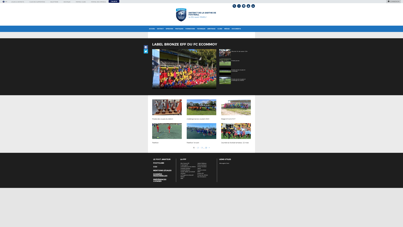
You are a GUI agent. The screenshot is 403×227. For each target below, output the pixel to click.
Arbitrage (211, 29)
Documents (236, 29)
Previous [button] (156, 69)
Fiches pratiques (202, 165)
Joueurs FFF (201, 173)
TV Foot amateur (202, 166)
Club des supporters (37, 1)
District (160, 29)
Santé (199, 168)
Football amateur (185, 168)
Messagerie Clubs (224, 163)
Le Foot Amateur (162, 159)
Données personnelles (160, 175)
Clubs (219, 29)
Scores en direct (202, 170)
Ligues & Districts (17, 1)
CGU (155, 167)
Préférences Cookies (159, 180)
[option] (184, 69)
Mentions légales (162, 170)
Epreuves (169, 29)
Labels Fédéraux (202, 163)
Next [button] (212, 69)
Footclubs (158, 163)
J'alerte (114, 1)
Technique (201, 29)
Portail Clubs (81, 1)
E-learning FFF (184, 165)
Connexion (394, 2)
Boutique (67, 1)
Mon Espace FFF (185, 163)
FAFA (182, 178)
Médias (227, 29)
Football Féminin (185, 170)
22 (206, 148)
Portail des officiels (98, 1)
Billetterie (54, 1)
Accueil (152, 29)
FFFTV (199, 171)
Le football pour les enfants (188, 166)
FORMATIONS (190, 29)
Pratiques (179, 29)
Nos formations (202, 177)
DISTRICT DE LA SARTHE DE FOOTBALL (202, 14)
